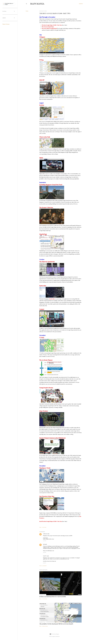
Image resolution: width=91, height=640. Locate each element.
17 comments (44, 598)
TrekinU (41, 309)
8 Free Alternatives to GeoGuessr (52, 597)
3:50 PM (44, 552)
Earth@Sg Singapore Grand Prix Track (50, 185)
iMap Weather (43, 411)
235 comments (45, 626)
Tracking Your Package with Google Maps (56, 624)
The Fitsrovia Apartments (47, 261)
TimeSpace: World (44, 468)
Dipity (41, 158)
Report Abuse (5, 24)
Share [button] (27, 11)
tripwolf (41, 80)
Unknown (45, 533)
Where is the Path (44, 137)
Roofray (41, 105)
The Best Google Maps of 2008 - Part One (52, 25)
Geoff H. (45, 556)
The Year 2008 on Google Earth (49, 28)
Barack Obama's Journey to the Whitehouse (52, 438)
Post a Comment (42, 565)
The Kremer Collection (46, 207)
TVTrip (41, 60)
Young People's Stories (46, 388)
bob (44, 544)
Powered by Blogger (55, 634)
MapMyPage (43, 234)
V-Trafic (41, 337)
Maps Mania (37, 3)
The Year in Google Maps (48, 26)
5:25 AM (44, 562)
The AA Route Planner (46, 360)
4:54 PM (44, 540)
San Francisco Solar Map (46, 496)
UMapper (42, 37)
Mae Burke (57, 636)
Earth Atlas (42, 286)
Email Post (44, 527)
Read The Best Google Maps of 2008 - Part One (50, 521)
